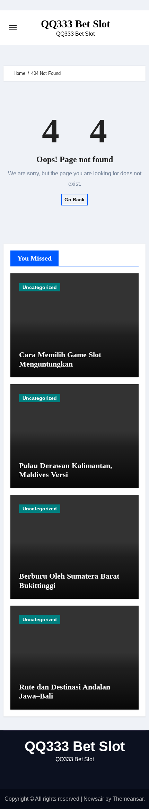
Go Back (74, 199)
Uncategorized (40, 287)
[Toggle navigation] (13, 27)
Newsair (94, 799)
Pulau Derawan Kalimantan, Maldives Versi (65, 470)
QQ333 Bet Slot (75, 23)
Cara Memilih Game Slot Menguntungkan (60, 359)
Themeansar (128, 799)
